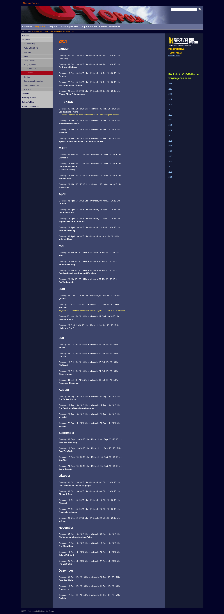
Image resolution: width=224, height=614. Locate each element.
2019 (170, 146)
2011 (170, 104)
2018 (170, 141)
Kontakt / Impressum (110, 27)
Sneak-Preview (29, 61)
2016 (170, 130)
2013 (73, 31)
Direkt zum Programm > (32, 3)
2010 (170, 99)
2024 (170, 172)
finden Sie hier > (174, 56)
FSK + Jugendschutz (31, 85)
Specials (27, 77)
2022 (170, 161)
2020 (170, 151)
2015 (170, 125)
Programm (40, 27)
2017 (170, 135)
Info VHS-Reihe (31, 69)
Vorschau (27, 52)
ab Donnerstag (29, 44)
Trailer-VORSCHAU (31, 48)
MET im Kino (28, 89)
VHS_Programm (56, 31)
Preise (26, 56)
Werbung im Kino (69, 27)
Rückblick (66, 31)
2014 (170, 120)
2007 (170, 89)
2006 (170, 83)
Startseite (27, 27)
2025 (170, 177)
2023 (170, 166)
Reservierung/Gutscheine (33, 81)
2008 (170, 94)
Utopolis (53, 27)
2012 (170, 109)
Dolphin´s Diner (89, 27)
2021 (170, 156)
